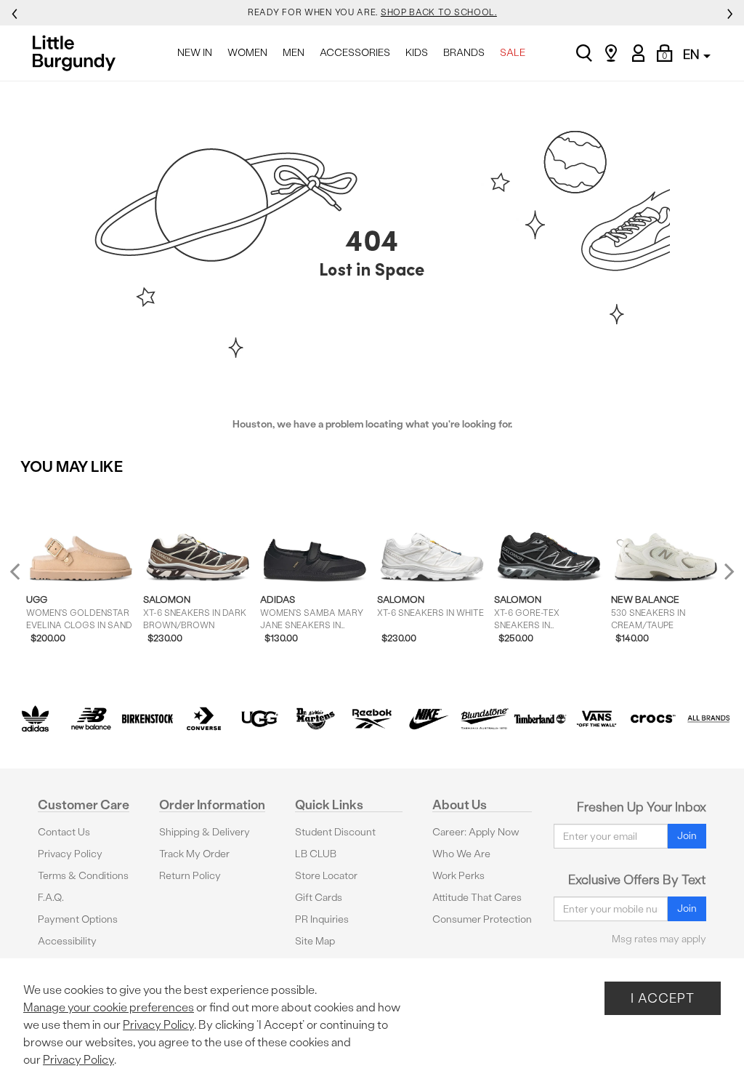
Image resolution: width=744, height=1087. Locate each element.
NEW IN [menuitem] (194, 53)
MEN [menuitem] (293, 53)
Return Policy (190, 876)
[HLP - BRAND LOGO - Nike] (428, 719)
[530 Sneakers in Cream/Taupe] (666, 535)
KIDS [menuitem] (416, 53)
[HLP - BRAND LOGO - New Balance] (91, 719)
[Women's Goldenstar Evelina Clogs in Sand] (81, 535)
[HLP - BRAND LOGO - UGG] (260, 719)
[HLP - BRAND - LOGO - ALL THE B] (709, 719)
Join (687, 836)
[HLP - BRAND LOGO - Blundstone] (484, 719)
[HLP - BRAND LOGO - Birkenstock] (147, 719)
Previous (24, 577)
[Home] (78, 53)
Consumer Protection (482, 919)
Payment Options (78, 919)
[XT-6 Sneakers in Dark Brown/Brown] (198, 535)
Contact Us (64, 832)
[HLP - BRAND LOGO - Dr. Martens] (316, 719)
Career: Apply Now (475, 832)
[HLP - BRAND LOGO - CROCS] (653, 719)
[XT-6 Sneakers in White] (432, 535)
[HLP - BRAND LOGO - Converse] (204, 719)
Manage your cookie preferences (108, 1007)
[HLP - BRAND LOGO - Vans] (596, 719)
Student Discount (335, 832)
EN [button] (692, 54)
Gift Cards (318, 897)
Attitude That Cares (477, 897)
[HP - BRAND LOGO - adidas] (35, 719)
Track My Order (194, 854)
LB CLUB (315, 854)
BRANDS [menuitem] (464, 53)
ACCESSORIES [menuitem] (355, 53)
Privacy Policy (70, 854)
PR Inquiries (322, 919)
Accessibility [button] (67, 941)
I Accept (663, 998)
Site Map (315, 941)
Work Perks (458, 876)
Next (726, 571)
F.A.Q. (51, 897)
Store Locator (326, 876)
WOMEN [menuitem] (247, 53)
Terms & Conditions (83, 876)
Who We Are (461, 854)
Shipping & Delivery (204, 832)
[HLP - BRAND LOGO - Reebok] (372, 719)
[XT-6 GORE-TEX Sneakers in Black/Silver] (549, 535)
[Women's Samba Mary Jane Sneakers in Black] (315, 535)
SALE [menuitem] (512, 53)
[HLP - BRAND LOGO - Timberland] (540, 719)
